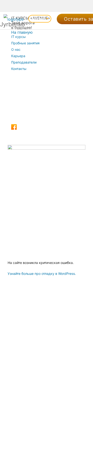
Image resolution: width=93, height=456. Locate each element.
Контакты (18, 69)
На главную (22, 32)
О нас (16, 49)
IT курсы (18, 37)
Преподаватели (23, 62)
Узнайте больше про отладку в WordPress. (42, 274)
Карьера (18, 56)
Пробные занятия (25, 43)
